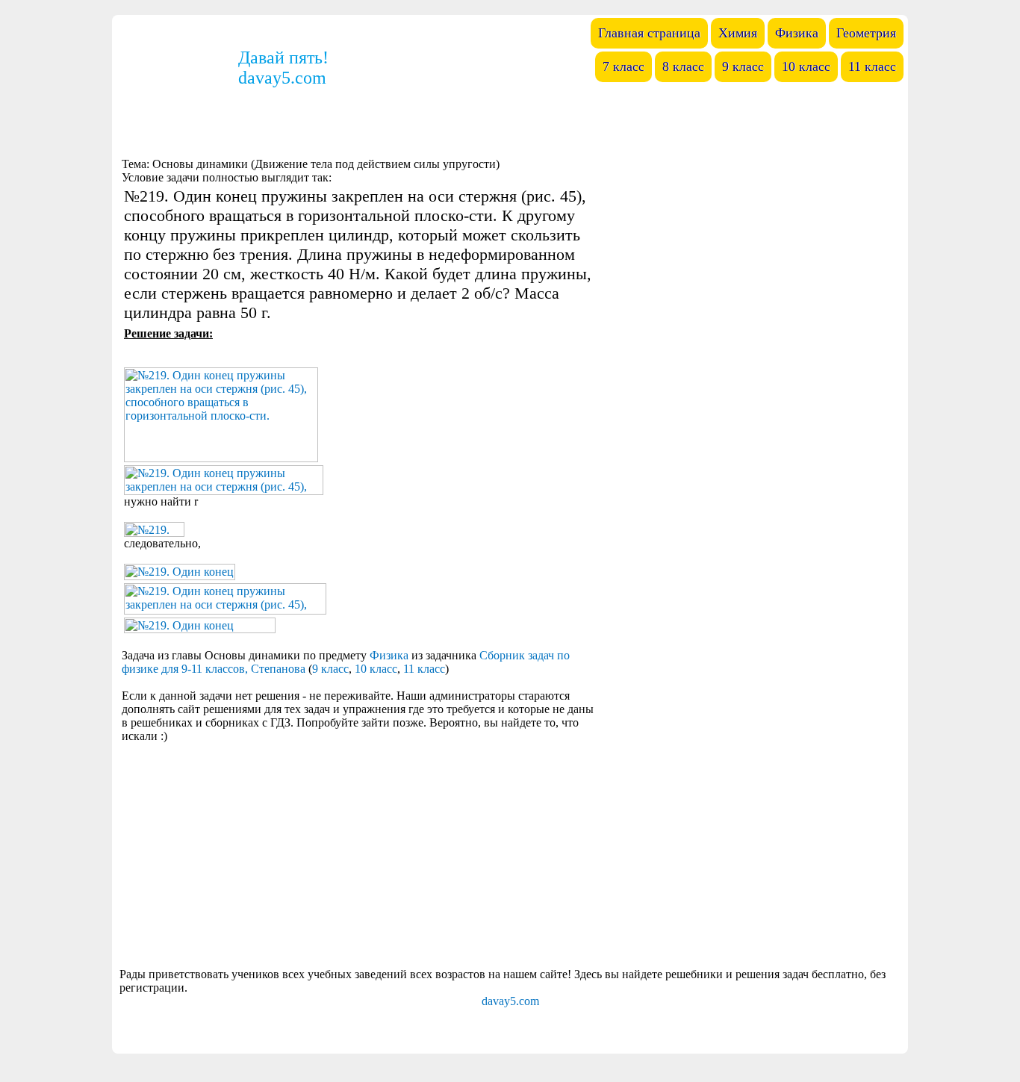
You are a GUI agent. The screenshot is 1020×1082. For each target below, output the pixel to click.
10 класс (376, 668)
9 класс (330, 668)
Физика (389, 655)
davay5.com (510, 1001)
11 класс (424, 668)
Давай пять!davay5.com (283, 67)
